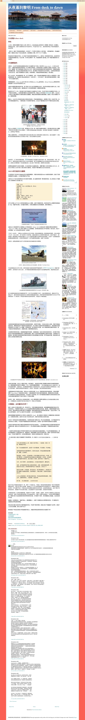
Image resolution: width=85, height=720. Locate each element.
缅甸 (26, 159)
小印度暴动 (19, 128)
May (65, 97)
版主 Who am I (26, 30)
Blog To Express (66, 161)
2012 (64, 121)
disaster (12, 525)
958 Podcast (19, 30)
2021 (64, 71)
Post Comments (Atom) (36, 709)
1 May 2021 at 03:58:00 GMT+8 (17, 616)
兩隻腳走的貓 (66, 176)
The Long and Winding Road (69, 153)
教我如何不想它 (70, 210)
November (67, 86)
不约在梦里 (65, 177)
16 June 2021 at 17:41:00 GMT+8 (17, 670)
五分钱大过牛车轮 (70, 297)
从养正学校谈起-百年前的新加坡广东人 (71, 260)
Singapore (29, 525)
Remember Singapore (67, 156)
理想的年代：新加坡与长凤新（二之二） (69, 105)
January (66, 117)
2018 (64, 76)
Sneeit (75, 368)
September (67, 90)
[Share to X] (32, 523)
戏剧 (32, 525)
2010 (64, 124)
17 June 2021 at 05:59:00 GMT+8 (17, 698)
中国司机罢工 (48, 93)
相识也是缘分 (67, 112)
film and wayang (18, 525)
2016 (64, 80)
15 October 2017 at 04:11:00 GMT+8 (18, 575)
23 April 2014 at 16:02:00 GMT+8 (17, 535)
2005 (64, 133)
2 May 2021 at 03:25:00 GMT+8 (17, 639)
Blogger (75, 717)
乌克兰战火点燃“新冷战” (72, 197)
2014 (64, 83)
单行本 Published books (57, 30)
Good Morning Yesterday (68, 179)
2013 (64, 119)
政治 (34, 525)
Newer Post (11, 706)
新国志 (64, 139)
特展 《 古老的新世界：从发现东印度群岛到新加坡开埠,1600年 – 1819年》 (69, 167)
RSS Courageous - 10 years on (15, 519)
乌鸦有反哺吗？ (70, 273)
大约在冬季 (69, 285)
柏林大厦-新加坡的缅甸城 (14, 517)
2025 (64, 64)
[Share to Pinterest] (34, 523)
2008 (64, 128)
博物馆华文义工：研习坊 (68, 165)
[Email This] (29, 523)
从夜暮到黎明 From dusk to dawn (35, 7)
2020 (64, 73)
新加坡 (39, 525)
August (66, 92)
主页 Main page (12, 30)
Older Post (57, 706)
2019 (64, 75)
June (66, 95)
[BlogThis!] (31, 523)
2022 (64, 69)
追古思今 (65, 148)
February (66, 115)
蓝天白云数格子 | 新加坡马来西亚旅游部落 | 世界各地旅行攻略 (69, 172)
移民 (42, 525)
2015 (64, 81)
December (67, 85)
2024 (64, 66)
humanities (24, 525)
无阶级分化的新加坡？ (71, 235)
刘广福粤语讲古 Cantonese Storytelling (16, 32)
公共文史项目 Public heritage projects (44, 30)
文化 (36, 525)
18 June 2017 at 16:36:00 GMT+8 (17, 555)
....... (12, 543)
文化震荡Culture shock (68, 110)
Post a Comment (13, 701)
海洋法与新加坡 (70, 247)
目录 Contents (33, 30)
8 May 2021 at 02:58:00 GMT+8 (17, 658)
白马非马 (65, 144)
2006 (64, 131)
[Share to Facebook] (33, 523)
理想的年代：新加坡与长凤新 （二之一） (69, 108)
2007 (64, 129)
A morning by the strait (67, 154)
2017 (64, 78)
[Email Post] (27, 523)
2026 (64, 63)
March (66, 114)
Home (34, 706)
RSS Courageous (49, 268)
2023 (64, 68)
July (65, 93)
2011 (64, 123)
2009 (64, 126)
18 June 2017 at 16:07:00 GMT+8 (17, 541)
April (66, 98)
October (66, 88)
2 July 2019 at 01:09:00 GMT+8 (17, 587)
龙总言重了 (66, 100)
